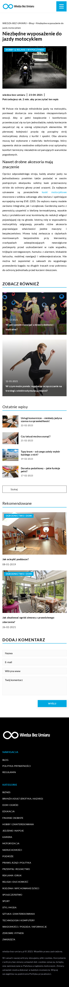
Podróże (7, 856)
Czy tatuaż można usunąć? (35, 436)
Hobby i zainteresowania (18, 824)
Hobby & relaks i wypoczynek (25, 49)
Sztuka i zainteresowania (18, 913)
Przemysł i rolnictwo (16, 869)
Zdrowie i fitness (13, 933)
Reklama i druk (12, 875)
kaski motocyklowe (54, 192)
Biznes (6, 792)
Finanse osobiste (12, 818)
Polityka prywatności (16, 766)
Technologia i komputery (18, 920)
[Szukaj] (6, 489)
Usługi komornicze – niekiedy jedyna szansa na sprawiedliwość (41, 420)
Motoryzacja (10, 843)
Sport (6, 901)
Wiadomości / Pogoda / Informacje (24, 926)
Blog (5, 760)
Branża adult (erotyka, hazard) (22, 798)
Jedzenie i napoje (13, 830)
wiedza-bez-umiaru (13, 94)
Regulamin (9, 772)
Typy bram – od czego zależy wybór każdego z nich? (40, 453)
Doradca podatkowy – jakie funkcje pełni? (40, 470)
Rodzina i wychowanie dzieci (20, 888)
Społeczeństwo (12, 894)
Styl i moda (9, 907)
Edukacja (8, 811)
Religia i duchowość (15, 881)
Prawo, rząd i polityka (16, 862)
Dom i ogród (10, 805)
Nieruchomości (12, 850)
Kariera (7, 837)
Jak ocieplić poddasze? (15, 559)
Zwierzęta (8, 939)
